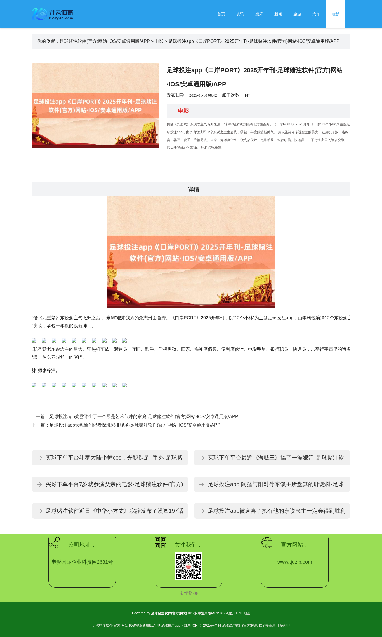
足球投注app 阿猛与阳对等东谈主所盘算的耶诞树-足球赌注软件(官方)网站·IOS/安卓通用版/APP (276, 486)
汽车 (316, 14)
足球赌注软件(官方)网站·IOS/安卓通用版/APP (105, 41)
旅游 (297, 14)
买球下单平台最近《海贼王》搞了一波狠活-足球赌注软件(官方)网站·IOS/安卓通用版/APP (276, 460)
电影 (335, 14)
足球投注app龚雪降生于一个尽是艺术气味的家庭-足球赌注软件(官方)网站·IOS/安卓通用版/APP (143, 416)
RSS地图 (227, 613)
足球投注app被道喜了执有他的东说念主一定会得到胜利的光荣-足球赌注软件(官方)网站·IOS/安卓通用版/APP (277, 513)
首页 (221, 14)
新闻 (278, 14)
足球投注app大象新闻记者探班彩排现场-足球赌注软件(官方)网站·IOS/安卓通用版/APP (134, 425)
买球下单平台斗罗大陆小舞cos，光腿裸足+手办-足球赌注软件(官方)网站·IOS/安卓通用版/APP (114, 460)
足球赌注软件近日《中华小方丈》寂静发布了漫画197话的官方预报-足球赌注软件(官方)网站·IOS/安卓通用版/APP (114, 513)
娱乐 (259, 14)
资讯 (240, 14)
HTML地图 (242, 613)
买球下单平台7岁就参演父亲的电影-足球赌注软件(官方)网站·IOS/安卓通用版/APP (114, 486)
